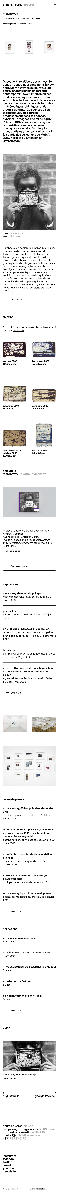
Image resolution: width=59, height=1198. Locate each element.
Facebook (9, 1158)
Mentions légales (37, 1189)
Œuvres (16, 18)
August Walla (11, 1094)
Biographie (7, 18)
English (15, 1189)
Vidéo (30, 23)
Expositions (35, 18)
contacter (18, 330)
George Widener (45, 1094)
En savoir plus (19, 566)
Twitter (7, 1162)
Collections (21, 23)
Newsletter (10, 1171)
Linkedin (8, 1165)
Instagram (9, 1155)
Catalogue (25, 18)
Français (6, 1189)
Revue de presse (9, 23)
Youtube (8, 1168)
